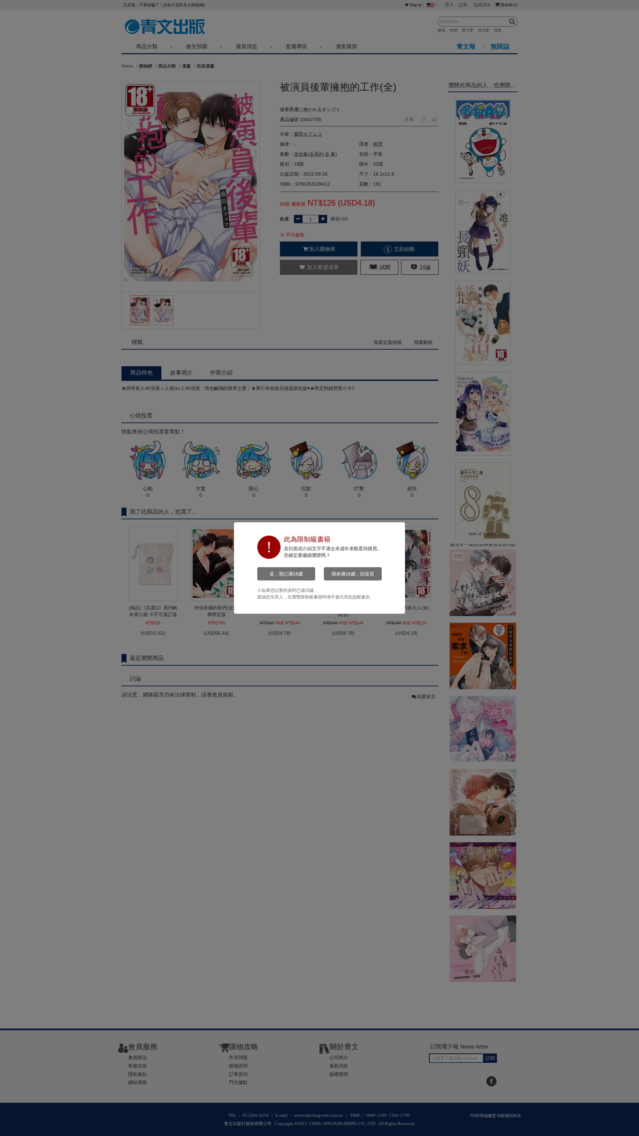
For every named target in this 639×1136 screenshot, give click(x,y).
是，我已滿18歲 (286, 573)
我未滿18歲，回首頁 (352, 573)
